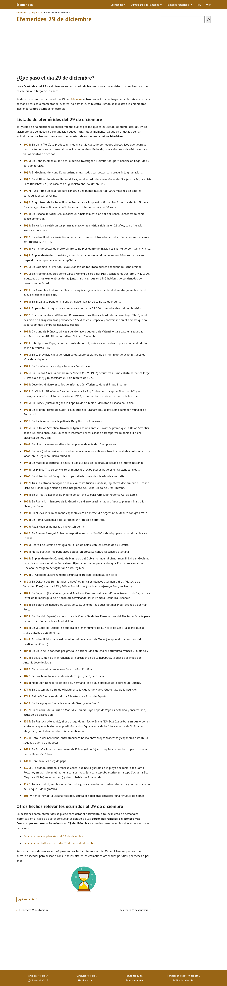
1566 (26, 721)
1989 (26, 290)
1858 (26, 616)
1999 (26, 161)
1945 (26, 463)
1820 (26, 676)
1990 (26, 267)
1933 (26, 501)
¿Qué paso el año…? (38, 980)
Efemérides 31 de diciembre (34, 910)
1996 (26, 202)
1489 (26, 749)
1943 (26, 469)
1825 (26, 657)
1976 (26, 373)
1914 (26, 551)
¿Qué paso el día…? (38, 975)
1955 (26, 428)
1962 (26, 410)
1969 (26, 384)
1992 (26, 225)
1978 (26, 366)
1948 (26, 451)
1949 (26, 444)
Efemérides (24, 4)
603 (25, 796)
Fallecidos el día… (135, 975)
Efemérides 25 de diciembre (133, 910)
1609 (26, 703)
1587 (26, 710)
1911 (26, 558)
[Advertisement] (83, 47)
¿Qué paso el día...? (27, 899)
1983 (26, 331)
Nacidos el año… (86, 980)
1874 (26, 593)
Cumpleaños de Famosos (145, 4)
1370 (26, 768)
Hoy (198, 4)
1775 (26, 689)
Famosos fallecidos (178, 4)
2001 (26, 144)
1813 (26, 683)
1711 (26, 696)
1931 (26, 513)
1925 (26, 526)
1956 (26, 421)
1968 (26, 391)
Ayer (208, 4)
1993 (26, 214)
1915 (26, 545)
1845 (26, 639)
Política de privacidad (183, 980)
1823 (26, 669)
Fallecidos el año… (135, 980)
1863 (26, 604)
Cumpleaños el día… (86, 975)
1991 (26, 255)
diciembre (76, 99)
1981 (26, 343)
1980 (26, 354)
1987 (26, 315)
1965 (26, 403)
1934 (26, 494)
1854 (26, 628)
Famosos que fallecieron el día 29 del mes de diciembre (59, 843)
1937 (26, 483)
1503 (26, 738)
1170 (26, 784)
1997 (26, 172)
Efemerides (117, 4)
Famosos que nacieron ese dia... (184, 975)
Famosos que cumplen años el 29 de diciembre (53, 836)
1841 (26, 651)
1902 (26, 575)
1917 (26, 533)
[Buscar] (208, 19)
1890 (26, 581)
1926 (26, 520)
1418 (26, 761)
